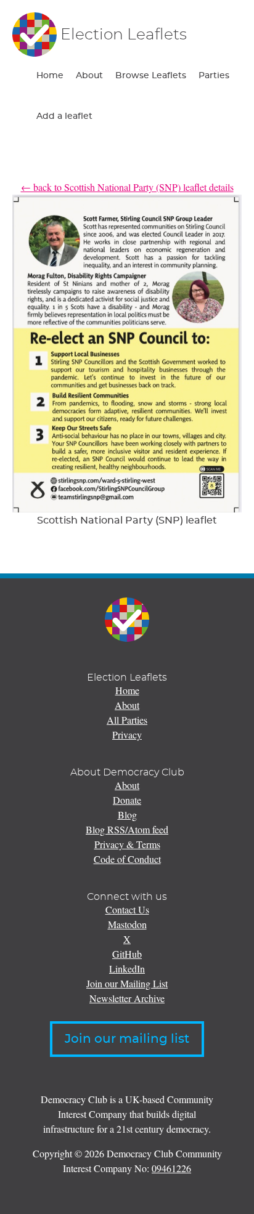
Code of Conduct (127, 858)
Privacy (127, 734)
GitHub (127, 953)
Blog (127, 814)
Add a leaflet (64, 116)
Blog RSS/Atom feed (127, 829)
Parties (214, 75)
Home (49, 75)
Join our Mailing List (127, 983)
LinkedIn (127, 968)
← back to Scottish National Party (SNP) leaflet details (127, 186)
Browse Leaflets (150, 75)
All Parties (127, 719)
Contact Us (127, 909)
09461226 (171, 1168)
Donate (127, 799)
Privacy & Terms (127, 844)
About (89, 75)
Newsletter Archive (127, 998)
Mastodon (127, 924)
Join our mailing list (127, 1039)
